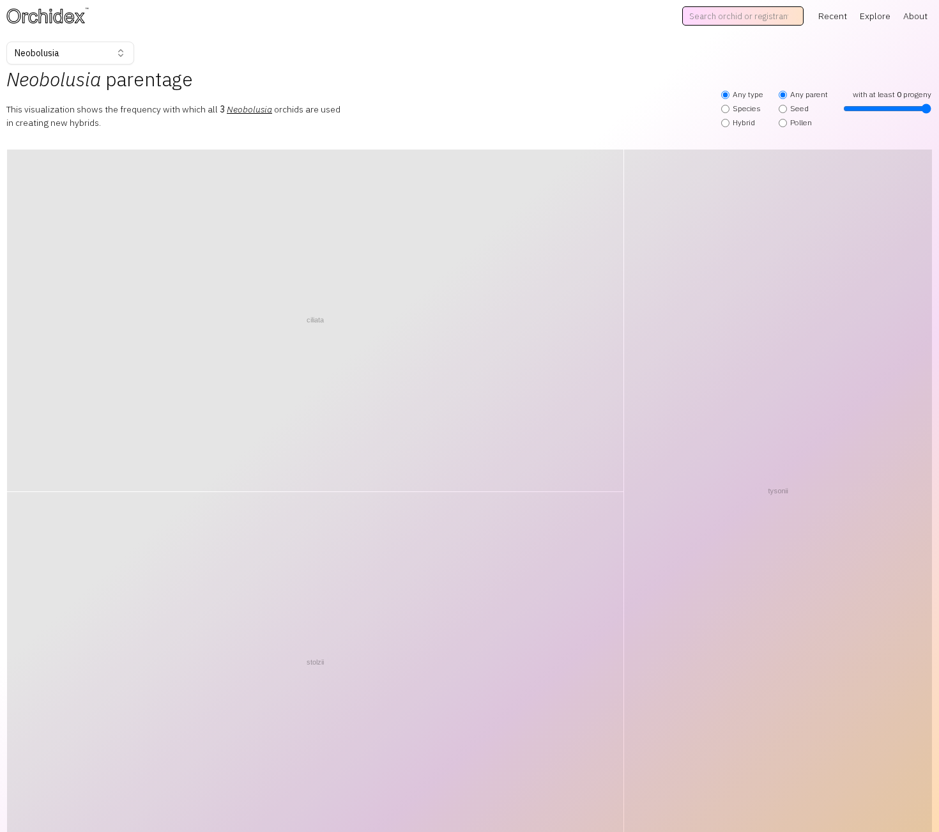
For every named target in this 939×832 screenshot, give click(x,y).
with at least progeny (892, 94)
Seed (799, 108)
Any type (748, 94)
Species (747, 108)
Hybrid (744, 122)
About (915, 16)
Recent (832, 16)
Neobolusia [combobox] (37, 53)
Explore (875, 16)
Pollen (801, 122)
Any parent (809, 94)
